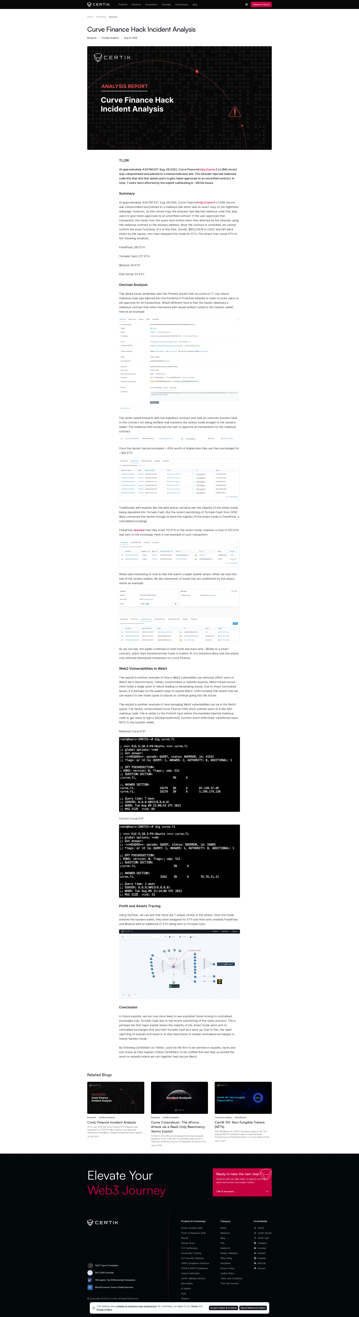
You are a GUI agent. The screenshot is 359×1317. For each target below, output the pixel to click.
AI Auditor (186, 1288)
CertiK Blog (101, 17)
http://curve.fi (206, 202)
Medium (262, 1253)
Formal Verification (190, 1273)
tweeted (139, 530)
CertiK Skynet (265, 1233)
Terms (194, 1306)
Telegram (262, 1243)
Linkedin (262, 1258)
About (223, 1228)
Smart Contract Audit (192, 1228)
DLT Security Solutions (192, 1258)
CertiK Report (181, 4)
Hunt (183, 1293)
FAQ (222, 1243)
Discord (261, 1268)
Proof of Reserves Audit (193, 1233)
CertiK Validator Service (193, 1278)
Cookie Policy (227, 1273)
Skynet (184, 1238)
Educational (240, 1117)
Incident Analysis (110, 37)
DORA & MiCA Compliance (194, 1268)
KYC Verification (189, 1248)
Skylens (185, 1298)
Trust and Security (229, 1283)
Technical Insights (223, 1117)
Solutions (136, 4)
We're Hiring (226, 1258)
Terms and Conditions (231, 1278)
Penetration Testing (191, 1253)
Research (113, 17)
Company (166, 4)
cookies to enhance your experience (136, 1306)
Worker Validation (229, 1253)
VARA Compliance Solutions (195, 1263)
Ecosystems (151, 4)
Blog (195, 4)
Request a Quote (261, 4)
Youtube (262, 1248)
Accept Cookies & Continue (223, 1308)
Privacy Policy (227, 1268)
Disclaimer (225, 1263)
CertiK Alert (263, 1238)
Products (122, 4)
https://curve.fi (208, 169)
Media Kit (225, 1248)
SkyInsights (187, 1283)
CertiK (90, 17)
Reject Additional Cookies (253, 1308)
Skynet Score (188, 1243)
